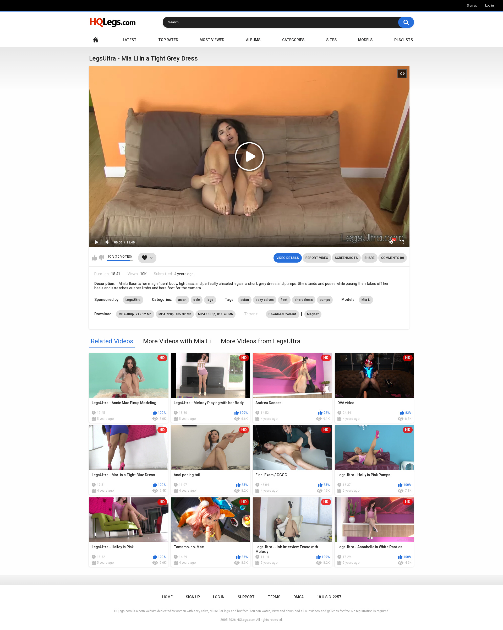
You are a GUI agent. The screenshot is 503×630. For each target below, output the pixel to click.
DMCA (298, 597)
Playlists (403, 40)
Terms (274, 597)
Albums (253, 40)
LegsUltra (133, 300)
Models (365, 40)
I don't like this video (101, 257)
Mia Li (366, 300)
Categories (293, 40)
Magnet (313, 314)
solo (196, 300)
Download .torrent (283, 314)
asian (182, 300)
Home (95, 40)
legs (210, 300)
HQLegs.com (246, 620)
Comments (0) (392, 258)
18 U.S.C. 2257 (329, 597)
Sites (331, 40)
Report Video (316, 258)
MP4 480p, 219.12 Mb (135, 314)
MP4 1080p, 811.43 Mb (215, 314)
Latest (129, 40)
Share (369, 258)
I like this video (94, 257)
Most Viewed (212, 40)
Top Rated (168, 40)
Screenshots (346, 258)
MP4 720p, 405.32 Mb (175, 314)
